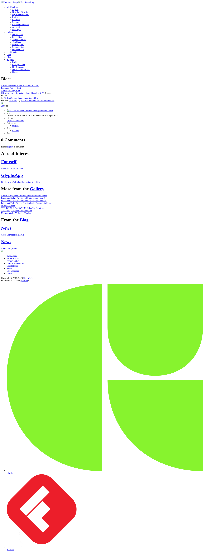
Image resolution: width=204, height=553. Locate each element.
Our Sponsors (18, 67)
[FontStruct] (102, 2)
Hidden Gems (18, 49)
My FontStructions (20, 14)
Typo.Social (12, 256)
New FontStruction (20, 12)
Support (10, 59)
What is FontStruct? (21, 69)
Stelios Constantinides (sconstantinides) (21, 98)
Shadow (15, 130)
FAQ (14, 62)
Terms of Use (12, 258)
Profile (15, 17)
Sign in (15, 9)
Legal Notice (12, 266)
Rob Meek (28, 278)
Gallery (10, 32)
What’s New (17, 34)
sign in (10, 147)
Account (16, 27)
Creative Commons (15, 120)
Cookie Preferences (20, 24)
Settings (15, 22)
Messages (16, 29)
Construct (13, 100)
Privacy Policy (13, 261)
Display (15, 125)
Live (9, 54)
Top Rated (16, 42)
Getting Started (18, 64)
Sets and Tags (18, 47)
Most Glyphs (18, 44)
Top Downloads (19, 39)
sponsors (24, 280)
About (9, 268)
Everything (17, 37)
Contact (15, 72)
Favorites (16, 19)
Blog (9, 57)
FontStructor (12, 52)
